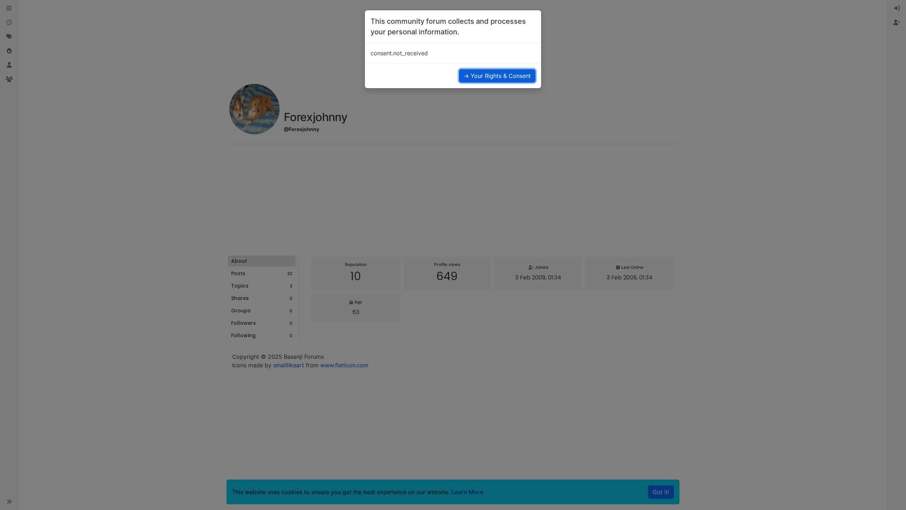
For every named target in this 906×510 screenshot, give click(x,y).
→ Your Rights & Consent (497, 75)
